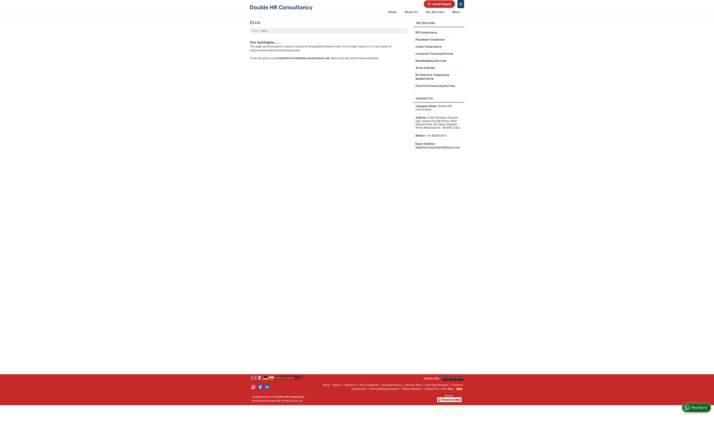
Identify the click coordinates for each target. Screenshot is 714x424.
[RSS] (459, 389)
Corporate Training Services (434, 53)
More (456, 12)
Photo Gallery (412, 389)
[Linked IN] (267, 386)
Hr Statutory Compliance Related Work (432, 76)
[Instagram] (253, 386)
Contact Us (431, 389)
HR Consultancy (426, 32)
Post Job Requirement (384, 389)
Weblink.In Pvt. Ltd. (292, 400)
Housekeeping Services (430, 60)
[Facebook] (260, 386)
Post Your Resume (436, 385)
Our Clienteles (369, 385)
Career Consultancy (428, 46)
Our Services (435, 12)
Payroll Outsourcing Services (435, 86)
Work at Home (425, 67)
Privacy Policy (391, 385)
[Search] (460, 4)
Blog (326, 385)
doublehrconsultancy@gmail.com (437, 147)
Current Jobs (413, 385)
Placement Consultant (430, 39)
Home (392, 12)
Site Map (448, 389)
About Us (411, 12)
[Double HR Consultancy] (281, 7)
